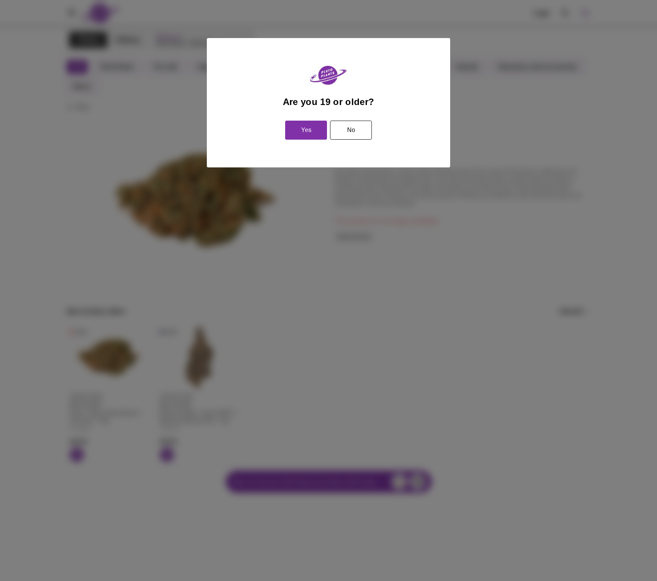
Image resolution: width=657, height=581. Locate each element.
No (351, 130)
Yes (306, 130)
